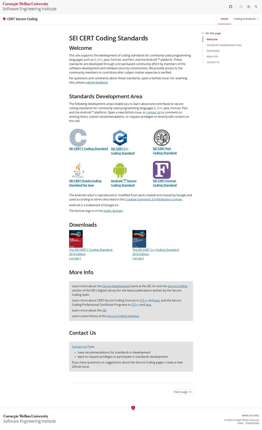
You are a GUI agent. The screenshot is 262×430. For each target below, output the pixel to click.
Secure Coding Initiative (123, 316)
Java (157, 300)
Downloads (83, 224)
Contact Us (82, 332)
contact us (154, 112)
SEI (104, 310)
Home (224, 18)
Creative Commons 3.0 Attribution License (153, 199)
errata (75, 258)
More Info (81, 272)
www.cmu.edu (250, 415)
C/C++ (144, 300)
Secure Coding (177, 286)
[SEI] (29, 6)
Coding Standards (245, 18)
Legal (240, 422)
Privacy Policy (252, 422)
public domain (113, 211)
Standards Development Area (105, 96)
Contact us (79, 347)
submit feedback (96, 82)
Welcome (80, 47)
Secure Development (116, 286)
